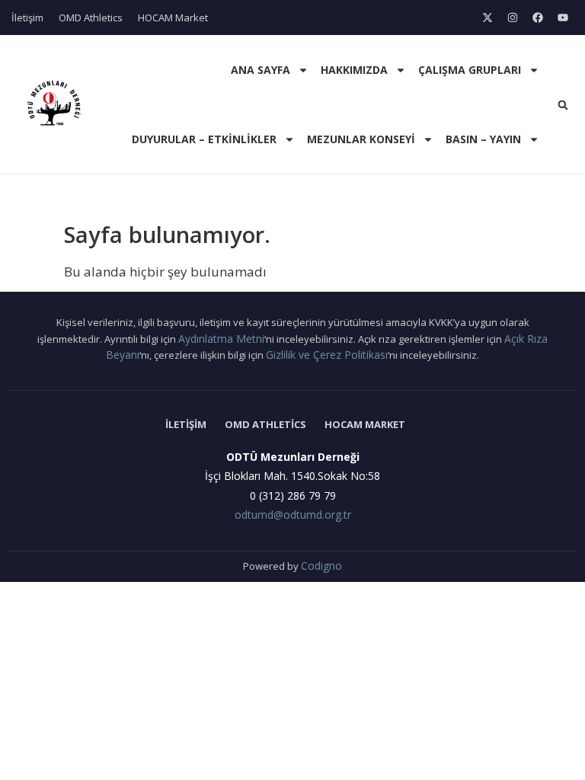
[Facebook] (537, 17)
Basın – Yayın (483, 139)
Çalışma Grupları (469, 69)
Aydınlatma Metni (221, 338)
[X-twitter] (487, 17)
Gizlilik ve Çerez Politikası (327, 354)
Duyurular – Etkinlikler (204, 139)
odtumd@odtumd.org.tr (293, 514)
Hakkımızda (354, 69)
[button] (563, 105)
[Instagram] (512, 17)
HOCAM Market (173, 17)
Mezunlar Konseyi (361, 139)
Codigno (321, 565)
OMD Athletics (91, 17)
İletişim (27, 17)
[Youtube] (563, 17)
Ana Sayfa (260, 69)
